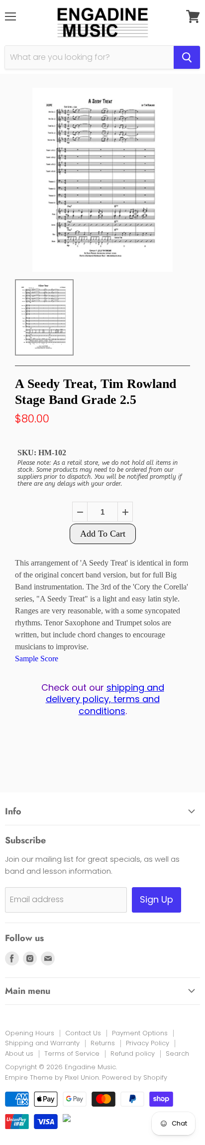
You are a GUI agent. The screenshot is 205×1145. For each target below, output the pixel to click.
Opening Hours (29, 1033)
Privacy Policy (147, 1043)
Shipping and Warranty (42, 1043)
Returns (103, 1043)
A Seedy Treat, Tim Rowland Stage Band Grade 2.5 (95, 391)
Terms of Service (72, 1053)
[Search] (187, 57)
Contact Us (83, 1033)
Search (177, 1053)
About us (19, 1053)
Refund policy (132, 1053)
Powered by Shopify (134, 1077)
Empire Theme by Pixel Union (52, 1077)
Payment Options (140, 1033)
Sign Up (156, 899)
